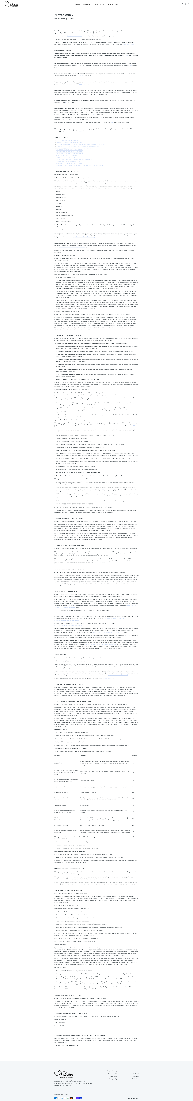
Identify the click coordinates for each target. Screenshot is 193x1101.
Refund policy (113, 1076)
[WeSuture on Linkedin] (134, 1098)
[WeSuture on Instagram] (126, 1098)
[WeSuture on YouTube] (137, 1098)
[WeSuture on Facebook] (129, 1098)
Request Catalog (112, 1071)
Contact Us (135, 1079)
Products (136, 1073)
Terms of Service (112, 1073)
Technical (136, 1076)
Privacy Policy (113, 1079)
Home (137, 1071)
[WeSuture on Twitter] (131, 1098)
